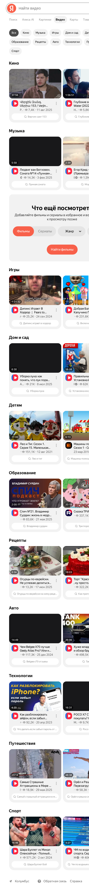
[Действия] (56, 103)
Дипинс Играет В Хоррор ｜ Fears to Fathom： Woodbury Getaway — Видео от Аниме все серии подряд (33, 310)
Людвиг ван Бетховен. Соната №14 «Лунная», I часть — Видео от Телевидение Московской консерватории (36, 171)
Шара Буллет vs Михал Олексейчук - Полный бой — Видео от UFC (35, 851)
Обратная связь (55, 881)
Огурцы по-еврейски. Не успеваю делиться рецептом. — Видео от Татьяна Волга (35, 581)
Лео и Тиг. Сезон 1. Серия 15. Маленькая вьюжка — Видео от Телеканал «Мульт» (34, 446)
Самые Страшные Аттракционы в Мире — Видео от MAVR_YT (36, 784)
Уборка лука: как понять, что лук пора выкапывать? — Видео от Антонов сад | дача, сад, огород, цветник (35, 378)
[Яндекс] (11, 8)
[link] (35, 96)
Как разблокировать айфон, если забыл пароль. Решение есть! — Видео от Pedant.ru (35, 716)
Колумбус (22, 881)
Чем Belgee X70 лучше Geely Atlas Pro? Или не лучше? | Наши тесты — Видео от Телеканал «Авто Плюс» (36, 648)
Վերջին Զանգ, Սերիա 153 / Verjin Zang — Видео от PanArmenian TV (33, 104)
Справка (76, 881)
